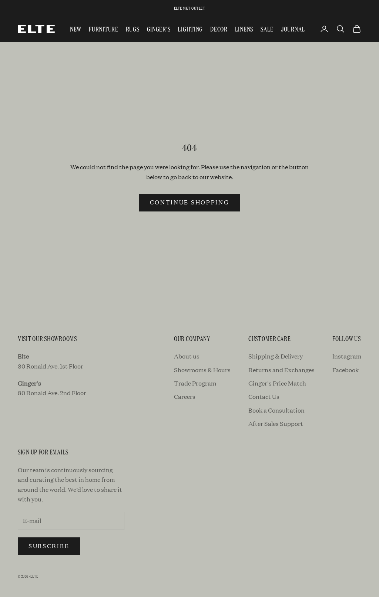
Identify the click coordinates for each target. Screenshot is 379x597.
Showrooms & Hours (202, 370)
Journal (293, 28)
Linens (244, 28)
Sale (267, 28)
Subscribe (48, 545)
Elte (178, 7)
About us (186, 356)
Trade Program (195, 383)
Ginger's (159, 28)
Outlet (198, 7)
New (75, 28)
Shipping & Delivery (275, 356)
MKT (186, 7)
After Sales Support (275, 423)
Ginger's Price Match (277, 383)
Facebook (345, 370)
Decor (219, 28)
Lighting (190, 28)
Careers (184, 396)
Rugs (133, 28)
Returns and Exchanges (281, 370)
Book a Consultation (276, 410)
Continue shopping (189, 202)
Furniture (103, 28)
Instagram (346, 356)
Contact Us (263, 396)
